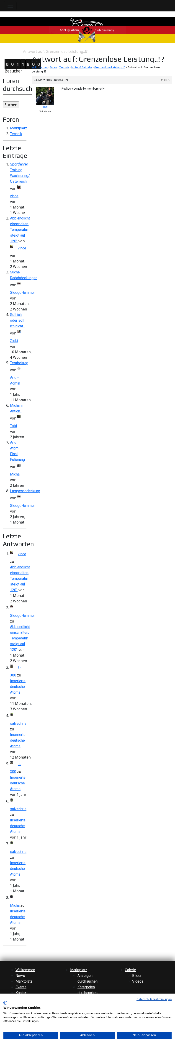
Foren (53, 67)
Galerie (130, 970)
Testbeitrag (19, 363)
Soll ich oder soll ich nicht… (17, 320)
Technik (16, 134)
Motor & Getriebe (81, 67)
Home (5, 51)
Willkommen (40, 67)
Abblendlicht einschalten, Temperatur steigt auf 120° (20, 229)
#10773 (165, 80)
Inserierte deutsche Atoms (18, 687)
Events (20, 987)
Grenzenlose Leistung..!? (109, 67)
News (20, 975)
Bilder (137, 975)
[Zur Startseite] (87, 30)
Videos (138, 981)
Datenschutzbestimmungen (154, 999)
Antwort (16, 51)
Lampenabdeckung (25, 491)
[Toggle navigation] (10, 5)
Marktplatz (18, 128)
